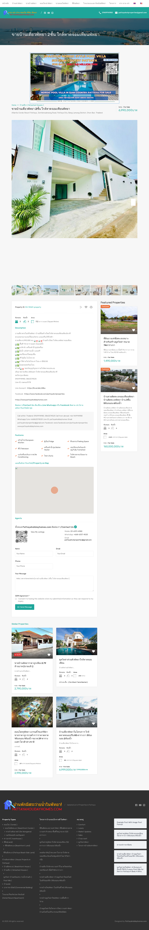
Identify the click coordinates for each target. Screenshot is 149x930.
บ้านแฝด (7, 884)
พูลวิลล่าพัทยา (83, 842)
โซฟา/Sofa (48, 456)
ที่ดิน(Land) (8, 842)
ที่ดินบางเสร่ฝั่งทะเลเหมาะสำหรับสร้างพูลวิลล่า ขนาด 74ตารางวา (117, 341)
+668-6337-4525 (81, 534)
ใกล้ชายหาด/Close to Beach (78, 456)
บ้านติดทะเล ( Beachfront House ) (17, 867)
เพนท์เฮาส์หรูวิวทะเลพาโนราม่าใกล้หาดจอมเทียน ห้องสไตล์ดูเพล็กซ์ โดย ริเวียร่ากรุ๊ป (55, 856)
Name (17, 549)
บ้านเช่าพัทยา (17, 3)
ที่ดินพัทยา (76, 3)
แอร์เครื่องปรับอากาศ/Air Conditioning (27, 456)
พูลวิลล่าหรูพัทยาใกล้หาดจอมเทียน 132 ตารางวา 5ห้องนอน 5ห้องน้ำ (54, 844)
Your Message (20, 574)
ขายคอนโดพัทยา (62, 3)
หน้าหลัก (5, 3)
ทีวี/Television (23, 449)
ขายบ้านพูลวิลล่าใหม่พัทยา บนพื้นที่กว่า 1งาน (54, 900)
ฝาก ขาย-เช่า (124, 3)
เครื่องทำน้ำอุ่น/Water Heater (52, 448)
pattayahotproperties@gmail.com (133, 13)
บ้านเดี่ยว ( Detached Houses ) (32, 105)
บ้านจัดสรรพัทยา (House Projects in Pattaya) (16, 861)
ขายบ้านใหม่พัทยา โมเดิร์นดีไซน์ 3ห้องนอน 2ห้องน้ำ (56, 889)
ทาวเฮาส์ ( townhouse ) (13, 839)
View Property (32, 652)
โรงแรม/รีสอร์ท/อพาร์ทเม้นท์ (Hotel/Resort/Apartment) (13, 896)
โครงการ (112, 3)
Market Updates (84, 832)
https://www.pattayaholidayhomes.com (31, 400)
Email (58, 549)
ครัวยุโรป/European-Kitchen (26, 441)
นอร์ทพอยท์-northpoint (15, 835)
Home (14, 105)
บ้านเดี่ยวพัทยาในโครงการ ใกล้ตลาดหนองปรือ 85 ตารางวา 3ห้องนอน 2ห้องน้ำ (75, 735)
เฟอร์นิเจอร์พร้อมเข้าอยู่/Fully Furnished (78, 448)
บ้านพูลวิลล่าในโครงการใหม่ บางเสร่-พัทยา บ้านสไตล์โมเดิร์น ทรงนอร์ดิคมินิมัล (56, 910)
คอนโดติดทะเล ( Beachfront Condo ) (19, 828)
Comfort (81, 825)
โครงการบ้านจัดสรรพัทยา (88, 846)
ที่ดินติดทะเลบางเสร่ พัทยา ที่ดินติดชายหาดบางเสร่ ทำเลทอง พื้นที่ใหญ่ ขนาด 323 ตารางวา (56, 831)
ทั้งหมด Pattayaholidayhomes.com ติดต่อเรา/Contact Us (44, 527)
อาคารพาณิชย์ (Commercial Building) (18, 887)
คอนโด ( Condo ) (10, 825)
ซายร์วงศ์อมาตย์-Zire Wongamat (19, 832)
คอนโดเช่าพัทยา (46, 3)
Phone (17, 561)
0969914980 (107, 13)
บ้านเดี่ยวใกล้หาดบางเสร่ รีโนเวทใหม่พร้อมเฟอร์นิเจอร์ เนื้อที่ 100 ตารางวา (56, 868)
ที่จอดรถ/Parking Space (79, 441)
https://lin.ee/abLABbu (36, 388)
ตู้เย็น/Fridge (49, 441)
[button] (54, 490)
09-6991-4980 (76, 531)
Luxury (81, 828)
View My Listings (37, 532)
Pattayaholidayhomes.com (136, 921)
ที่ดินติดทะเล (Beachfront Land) (17, 846)
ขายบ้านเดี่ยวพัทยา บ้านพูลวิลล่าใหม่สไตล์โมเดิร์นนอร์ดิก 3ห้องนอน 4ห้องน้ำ (55, 879)
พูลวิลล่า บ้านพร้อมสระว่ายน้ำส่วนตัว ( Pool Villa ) (17, 879)
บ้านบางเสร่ (82, 839)
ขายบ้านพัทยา (31, 3)
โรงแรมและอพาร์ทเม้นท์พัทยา (94, 3)
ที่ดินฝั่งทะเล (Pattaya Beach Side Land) (19, 853)
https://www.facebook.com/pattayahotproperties (44, 394)
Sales (80, 835)
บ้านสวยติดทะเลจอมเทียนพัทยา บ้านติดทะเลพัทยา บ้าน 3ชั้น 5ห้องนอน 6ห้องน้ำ (119, 399)
